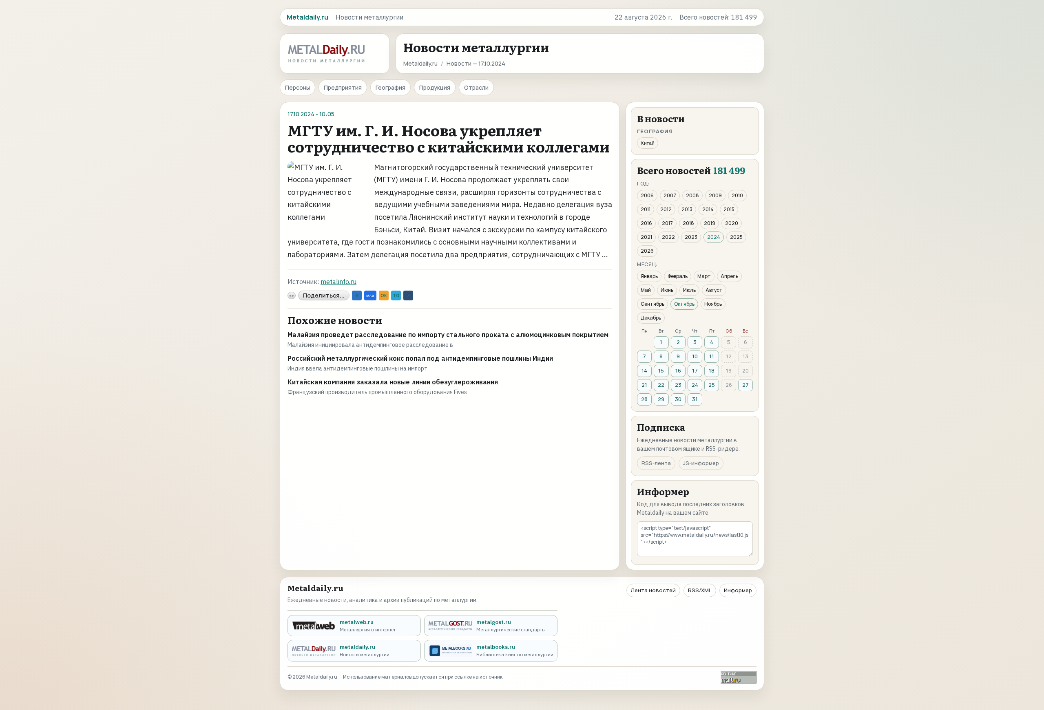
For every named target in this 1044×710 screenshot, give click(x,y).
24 (695, 384)
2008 (692, 195)
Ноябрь (713, 303)
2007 (670, 195)
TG (396, 295)
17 (695, 370)
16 (678, 370)
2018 (688, 223)
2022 (668, 237)
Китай (648, 143)
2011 (645, 209)
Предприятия (343, 87)
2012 (666, 209)
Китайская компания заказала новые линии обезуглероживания (393, 382)
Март (704, 276)
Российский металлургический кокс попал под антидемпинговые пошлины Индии (420, 358)
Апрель (729, 276)
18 (711, 370)
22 (661, 384)
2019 (709, 223)
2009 (715, 195)
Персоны (297, 87)
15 (661, 370)
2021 (646, 237)
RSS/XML (700, 590)
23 (678, 384)
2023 (691, 237)
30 (678, 399)
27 (745, 384)
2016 (646, 223)
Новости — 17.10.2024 (476, 63)
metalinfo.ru (338, 282)
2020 (731, 223)
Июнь (667, 290)
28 (644, 399)
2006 (647, 195)
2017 (667, 223)
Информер (738, 590)
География (390, 87)
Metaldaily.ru (420, 63)
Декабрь (651, 317)
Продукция (434, 87)
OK (383, 295)
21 (644, 384)
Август (714, 290)
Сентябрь (652, 303)
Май (646, 290)
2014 (708, 209)
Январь (649, 276)
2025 (736, 237)
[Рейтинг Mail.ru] (738, 677)
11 (711, 356)
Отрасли (476, 87)
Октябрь (684, 303)
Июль (689, 290)
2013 (686, 209)
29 (661, 399)
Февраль (678, 276)
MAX (370, 295)
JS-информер (701, 463)
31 (695, 399)
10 (695, 356)
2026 (647, 250)
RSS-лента (656, 463)
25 (711, 384)
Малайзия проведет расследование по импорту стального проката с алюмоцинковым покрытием (448, 335)
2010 (737, 195)
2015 (728, 209)
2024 (713, 237)
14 (644, 370)
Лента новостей (653, 590)
